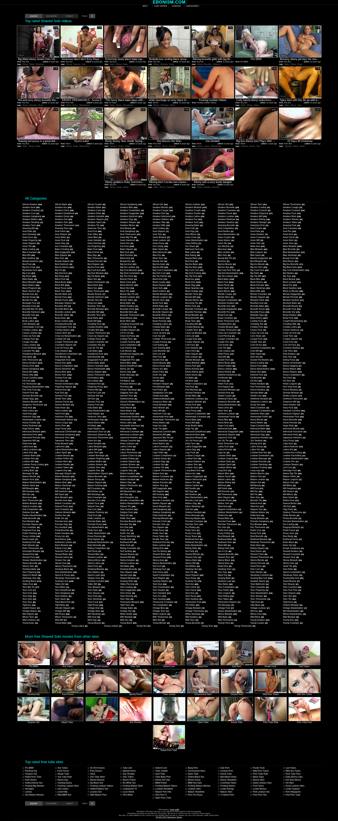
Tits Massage (226, 605)
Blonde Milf (192, 297)
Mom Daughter (129, 497)
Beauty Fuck (290, 258)
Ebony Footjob (226, 366)
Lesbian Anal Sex (260, 452)
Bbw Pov (158, 255)
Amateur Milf (258, 216)
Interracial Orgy (259, 434)
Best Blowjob (258, 261)
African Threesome (293, 204)
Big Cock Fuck (259, 270)
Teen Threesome (260, 599)
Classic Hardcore (293, 330)
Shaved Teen (226, 557)
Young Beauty (95, 623)
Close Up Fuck (31, 336)
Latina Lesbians (31, 449)
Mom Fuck (160, 497)
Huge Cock (225, 425)
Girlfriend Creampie (196, 398)
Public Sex (127, 533)
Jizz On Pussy (193, 440)
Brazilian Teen (96, 306)
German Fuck (63, 395)
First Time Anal (291, 387)
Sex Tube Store (96, 777)
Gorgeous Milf (291, 401)
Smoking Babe (31, 569)
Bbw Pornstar (128, 255)
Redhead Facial (292, 539)
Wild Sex (126, 620)
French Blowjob (292, 390)
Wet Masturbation (293, 611)
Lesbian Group (161, 458)
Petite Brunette (31, 518)
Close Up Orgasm (97, 336)
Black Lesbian (292, 282)
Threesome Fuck (195, 602)
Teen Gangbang (64, 593)
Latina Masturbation (66, 449)
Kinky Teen (192, 443)
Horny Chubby (31, 422)
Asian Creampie (259, 237)
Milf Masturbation (130, 491)
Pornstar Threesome (229, 524)
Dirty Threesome (32, 360)
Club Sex (159, 336)
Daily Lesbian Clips (261, 783)
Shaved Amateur (292, 551)
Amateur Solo (63, 222)
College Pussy (96, 339)
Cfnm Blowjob (30, 324)
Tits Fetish (192, 605)
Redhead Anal (193, 539)
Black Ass (192, 279)
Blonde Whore (193, 300)
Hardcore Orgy (31, 416)
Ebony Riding (194, 372)
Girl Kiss (93, 398)
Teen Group (127, 593)
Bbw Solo (224, 255)
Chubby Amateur (97, 327)
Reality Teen (160, 539)
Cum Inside (225, 345)
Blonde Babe (63, 294)
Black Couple (161, 282)
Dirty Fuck (159, 357)
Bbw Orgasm (63, 255)
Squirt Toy (224, 575)
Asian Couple (226, 237)
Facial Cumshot (32, 378)
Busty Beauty (128, 318)
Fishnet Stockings (130, 390)
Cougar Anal (193, 339)
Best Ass (223, 261)
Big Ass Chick (31, 267)
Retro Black (290, 542)
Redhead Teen (226, 542)
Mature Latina (226, 479)
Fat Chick (289, 378)
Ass (83, 64)
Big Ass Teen (258, 267)
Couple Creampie (97, 342)
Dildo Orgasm (193, 354)
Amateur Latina (194, 216)
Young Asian (30, 623)
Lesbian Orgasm (129, 461)
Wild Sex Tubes (292, 771)
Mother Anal (290, 500)
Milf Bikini (289, 485)
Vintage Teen (161, 611)
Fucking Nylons (226, 786)
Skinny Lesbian (129, 563)
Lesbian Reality (64, 464)
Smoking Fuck (161, 569)
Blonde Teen (161, 300)
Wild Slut (158, 620)
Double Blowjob (194, 360)
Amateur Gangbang (33, 216)
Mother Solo (225, 503)
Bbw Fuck (127, 252)
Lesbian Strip (30, 467)
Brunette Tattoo (64, 315)
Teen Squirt (62, 599)
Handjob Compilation (262, 410)
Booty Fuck (160, 303)
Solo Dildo (289, 569)
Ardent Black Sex (194, 777)
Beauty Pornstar (96, 261)
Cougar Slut (29, 342)
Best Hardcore (63, 264)
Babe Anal (257, 246)
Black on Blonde (293, 291)
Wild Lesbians (30, 620)
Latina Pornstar (227, 449)
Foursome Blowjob (228, 390)
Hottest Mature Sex (97, 789)
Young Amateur (259, 620)
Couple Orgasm (194, 342)
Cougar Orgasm (292, 339)
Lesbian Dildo (226, 455)
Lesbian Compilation (164, 455)
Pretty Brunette (63, 530)
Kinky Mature (160, 443)
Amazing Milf (30, 228)
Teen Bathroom (259, 584)
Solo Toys (224, 572)
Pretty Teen (192, 530)
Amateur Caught (292, 207)
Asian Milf (256, 240)
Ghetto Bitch (192, 395)
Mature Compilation (131, 476)
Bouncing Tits (193, 303)
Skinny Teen (29, 566)
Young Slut (143, 626)
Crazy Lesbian (31, 345)
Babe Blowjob (292, 246)
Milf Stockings (95, 494)
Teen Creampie (259, 587)
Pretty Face (94, 530)
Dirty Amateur (291, 354)
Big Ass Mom (193, 267)
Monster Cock (96, 500)
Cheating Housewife (131, 324)
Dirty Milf (223, 357)
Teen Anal (159, 584)
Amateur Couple (195, 210)
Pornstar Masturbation (295, 521)
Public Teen (160, 533)
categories (192, 6)
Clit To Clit (126, 333)
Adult (91, 774)
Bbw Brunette (291, 249)
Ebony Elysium (95, 780)
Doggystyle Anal (65, 360)
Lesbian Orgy (161, 461)
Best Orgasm (95, 264)
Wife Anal (93, 617)
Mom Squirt (290, 497)
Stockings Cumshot (261, 575)
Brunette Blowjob (97, 309)
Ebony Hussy (193, 780)
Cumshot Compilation (262, 348)
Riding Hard (226, 548)
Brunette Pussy (259, 312)
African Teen (258, 204)
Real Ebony (62, 539)
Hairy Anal (29, 407)
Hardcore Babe (129, 413)
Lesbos (27, 792)
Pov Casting (290, 524)
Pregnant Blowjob (293, 527)
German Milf (94, 395)
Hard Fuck (62, 413)
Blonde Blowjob (162, 294)
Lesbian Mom (63, 461)
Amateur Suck (194, 222)
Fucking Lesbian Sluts (67, 786)
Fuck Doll (61, 393)
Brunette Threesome (132, 315)
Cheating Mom (226, 324)
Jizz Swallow (258, 440)
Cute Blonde (127, 351)
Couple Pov (225, 342)
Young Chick (225, 623)
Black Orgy (192, 285)
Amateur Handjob (98, 216)
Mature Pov (192, 482)
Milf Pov (256, 491)
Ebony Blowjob (195, 363)
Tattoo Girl (61, 584)
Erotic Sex (159, 375)
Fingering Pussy (97, 387)
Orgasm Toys (258, 509)
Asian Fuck (62, 240)
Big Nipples (290, 273)
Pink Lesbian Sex (260, 792)
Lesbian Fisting (129, 458)
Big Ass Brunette (293, 264)
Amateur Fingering (261, 213)
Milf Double (192, 488)
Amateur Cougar (163, 210)
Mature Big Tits (292, 473)
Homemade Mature (66, 419)
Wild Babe (224, 617)
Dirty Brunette (95, 357)
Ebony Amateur (32, 363)
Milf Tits (256, 494)
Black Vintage (194, 291)
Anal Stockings (31, 234)
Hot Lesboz (61, 789)
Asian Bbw (94, 237)
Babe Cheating (64, 249)
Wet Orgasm (29, 614)
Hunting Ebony (63, 783)
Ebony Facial (161, 366)
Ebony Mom (63, 372)
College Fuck (30, 339)
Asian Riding (193, 243)
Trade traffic (174, 809)
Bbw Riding (192, 255)
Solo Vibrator (258, 572)
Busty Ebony (258, 318)
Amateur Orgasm (97, 219)
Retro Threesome (32, 548)
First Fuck (191, 387)
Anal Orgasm (160, 231)
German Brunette (32, 395)
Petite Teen (127, 518)
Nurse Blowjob (161, 506)
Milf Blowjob (30, 488)
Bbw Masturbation (293, 252)
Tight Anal (256, 602)
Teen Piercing (128, 596)
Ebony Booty (226, 363)
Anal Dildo (29, 231)
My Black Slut (95, 783)
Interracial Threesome (100, 437)
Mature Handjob (129, 479)
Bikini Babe (29, 279)
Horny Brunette (292, 419)
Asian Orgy (62, 243)
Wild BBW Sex (63, 795)
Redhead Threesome (262, 542)
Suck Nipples (161, 578)
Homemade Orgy (97, 419)
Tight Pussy (95, 605)
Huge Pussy (128, 428)
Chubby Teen (193, 330)
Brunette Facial (259, 309)
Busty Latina (30, 321)
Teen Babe (225, 584)
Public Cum (257, 530)
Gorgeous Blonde (195, 401)
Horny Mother (258, 422)
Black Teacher (30, 291)
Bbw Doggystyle (65, 252)
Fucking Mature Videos (165, 786)
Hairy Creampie (259, 407)
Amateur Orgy (128, 219)
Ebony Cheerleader (294, 363)
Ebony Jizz (160, 369)
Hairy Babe (94, 407)
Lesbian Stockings (260, 464)
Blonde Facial (30, 297)
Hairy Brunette (193, 407)
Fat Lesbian (94, 381)
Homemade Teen (130, 419)
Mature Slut (257, 482)
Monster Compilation (131, 500)
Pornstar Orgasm (32, 524)
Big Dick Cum (161, 273)
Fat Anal (125, 378)
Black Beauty (291, 279)
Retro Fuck (127, 545)
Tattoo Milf (94, 584)
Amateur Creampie (228, 210)
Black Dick (192, 282)
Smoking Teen (226, 569)
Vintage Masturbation (295, 608)
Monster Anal (63, 500)
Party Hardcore (161, 515)
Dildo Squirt (257, 354)
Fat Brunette (257, 378)
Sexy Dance (257, 551)
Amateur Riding (260, 219)
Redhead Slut (193, 542)
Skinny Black (226, 560)
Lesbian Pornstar (260, 461)
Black (172, 105)
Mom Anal (29, 497)
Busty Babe (95, 318)
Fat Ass (158, 378)
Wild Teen (191, 620)
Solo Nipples (95, 572)
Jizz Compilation (162, 440)
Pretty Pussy (160, 530)
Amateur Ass (63, 207)
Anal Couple (258, 228)
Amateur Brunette (228, 207)
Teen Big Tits (30, 587)
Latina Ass (62, 446)
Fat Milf (158, 381)
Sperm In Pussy (64, 575)
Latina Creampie (162, 446)
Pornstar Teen (194, 524)
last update (160, 6)
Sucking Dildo (128, 581)
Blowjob (207, 187)
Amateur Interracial (164, 216)
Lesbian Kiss (193, 458)
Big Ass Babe (193, 264)
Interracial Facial (260, 431)
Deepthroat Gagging (131, 354)
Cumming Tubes (227, 783)
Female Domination (66, 384)
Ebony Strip (30, 375)
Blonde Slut (94, 300)
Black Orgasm (161, 285)
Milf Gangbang (291, 488)
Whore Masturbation (294, 614)
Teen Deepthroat (64, 590)
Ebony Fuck (258, 366)
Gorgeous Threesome (34, 404)
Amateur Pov (193, 219)
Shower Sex (62, 560)
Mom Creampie (96, 497)
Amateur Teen (31, 225)
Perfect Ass (225, 515)
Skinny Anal (160, 560)
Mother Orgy (192, 503)
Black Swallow (292, 288)
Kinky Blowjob (64, 443)
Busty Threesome (228, 321)
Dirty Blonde (62, 357)
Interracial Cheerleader (67, 431)
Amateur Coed (96, 210)
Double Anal (160, 360)
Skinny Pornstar (259, 563)
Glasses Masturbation (132, 401)
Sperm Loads (96, 575)
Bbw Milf (28, 255)
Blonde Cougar (227, 294)
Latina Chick (127, 446)
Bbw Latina (192, 252)
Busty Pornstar (162, 321)
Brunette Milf (95, 312)
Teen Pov (159, 596)
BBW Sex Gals (193, 783)
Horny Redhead (31, 425)
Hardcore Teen (96, 416)
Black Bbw (257, 279)
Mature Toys (160, 485)
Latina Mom (127, 449)
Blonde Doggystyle (293, 294)
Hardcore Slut (63, 416)
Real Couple (30, 539)
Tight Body (61, 605)
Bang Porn (191, 768)
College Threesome (164, 339)
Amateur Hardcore (131, 216)
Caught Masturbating (294, 321)
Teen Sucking (161, 599)
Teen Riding (225, 596)
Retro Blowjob (63, 545)
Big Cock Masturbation (296, 270)
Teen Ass (191, 584)
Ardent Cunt (160, 768)
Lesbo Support (291, 789)
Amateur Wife (161, 225)
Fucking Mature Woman (198, 786)
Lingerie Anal (63, 470)
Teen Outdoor (63, 596)
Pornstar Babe (96, 521)
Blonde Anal (29, 294)
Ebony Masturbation (262, 369)
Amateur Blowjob (196, 207)
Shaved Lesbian (97, 557)
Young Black (128, 623)
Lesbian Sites (193, 789)
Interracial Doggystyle (230, 431)
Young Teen (209, 626)
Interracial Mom (194, 434)
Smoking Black (64, 569)
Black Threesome (97, 291)
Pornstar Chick (161, 521)
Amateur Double (194, 213)
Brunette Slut (291, 312)
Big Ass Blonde (259, 264)
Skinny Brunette (31, 563)
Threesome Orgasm (229, 602)
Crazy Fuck (290, 342)
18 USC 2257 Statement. (166, 817)
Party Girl (126, 515)
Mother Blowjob (32, 503)
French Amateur (259, 390)
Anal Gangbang (129, 231)
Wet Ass (256, 611)
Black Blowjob (31, 282)
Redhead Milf (128, 542)
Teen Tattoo (225, 599)
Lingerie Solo (95, 470)
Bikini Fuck (62, 279)
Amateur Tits (95, 225)
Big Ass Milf (160, 267)
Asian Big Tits (128, 237)
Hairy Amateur (291, 404)
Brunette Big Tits (32, 309)
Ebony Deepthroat (131, 366)
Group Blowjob (162, 404)
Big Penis (29, 276)
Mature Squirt (30, 485)
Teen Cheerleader (163, 587)
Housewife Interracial (132, 425)
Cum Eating (160, 345)
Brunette (164, 64)
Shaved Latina (63, 557)
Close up (76, 64)
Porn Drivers (94, 771)
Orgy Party (289, 509)
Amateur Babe (96, 207)
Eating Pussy (291, 360)
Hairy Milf (159, 410)
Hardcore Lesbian (228, 413)
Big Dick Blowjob (97, 273)
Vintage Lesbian (259, 608)
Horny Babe (193, 419)
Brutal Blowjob (193, 315)
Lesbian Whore (227, 467)
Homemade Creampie (197, 416)
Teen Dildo (94, 590)
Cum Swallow (193, 348)
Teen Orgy (29, 596)
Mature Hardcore (162, 479)
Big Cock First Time (229, 270)
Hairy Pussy (193, 410)
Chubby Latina (291, 327)
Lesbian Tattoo (63, 467)
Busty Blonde (161, 318)
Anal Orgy (191, 231)
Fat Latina (61, 381)
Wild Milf (60, 620)
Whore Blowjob (227, 614)
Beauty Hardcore (32, 261)
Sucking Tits (193, 581)
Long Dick (224, 470)
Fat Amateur (95, 378)
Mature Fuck (30, 479)
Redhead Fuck (31, 542)
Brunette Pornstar (195, 312)
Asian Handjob (96, 240)
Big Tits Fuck (193, 276)
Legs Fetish (160, 452)
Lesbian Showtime (163, 789)
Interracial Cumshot (164, 431)
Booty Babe (127, 303)
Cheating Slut (258, 324)
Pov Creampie (30, 527)
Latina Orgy (192, 449)
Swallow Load (226, 581)
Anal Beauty (127, 228)
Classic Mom (63, 333)
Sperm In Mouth (31, 575)
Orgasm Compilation (229, 509)
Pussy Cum (192, 533)
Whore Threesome (65, 617)
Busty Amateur (292, 315)
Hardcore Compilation (197, 413)
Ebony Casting (259, 363)
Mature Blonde (31, 476)
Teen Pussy (193, 596)
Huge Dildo (290, 425)
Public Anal (225, 530)
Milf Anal (224, 485)
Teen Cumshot (292, 587)
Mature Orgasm (96, 482)
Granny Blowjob (64, 404)
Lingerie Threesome (164, 470)
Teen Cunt (29, 590)
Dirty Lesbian (193, 357)
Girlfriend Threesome (294, 398)
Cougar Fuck (258, 339)
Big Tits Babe (95, 276)
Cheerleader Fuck (65, 327)
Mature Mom (63, 482)
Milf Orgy (191, 491)
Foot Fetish (160, 390)
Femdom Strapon (163, 384)
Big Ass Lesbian (129, 267)
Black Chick (128, 282)
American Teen (96, 228)
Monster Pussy (227, 500)
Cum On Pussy (64, 348)
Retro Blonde (30, 545)
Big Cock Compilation (165, 270)
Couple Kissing (162, 342)
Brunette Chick (129, 309)
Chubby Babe (161, 327)
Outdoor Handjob (195, 512)
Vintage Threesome (196, 611)
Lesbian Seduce (97, 464)
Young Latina (79, 626)
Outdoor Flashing (97, 512)
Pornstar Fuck (226, 521)
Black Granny (258, 282)
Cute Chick (192, 351)
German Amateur (195, 393)
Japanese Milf (30, 440)
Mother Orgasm (162, 503)
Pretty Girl (126, 530)
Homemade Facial (228, 416)
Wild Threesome (227, 620)
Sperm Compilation (294, 572)
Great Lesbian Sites (293, 786)
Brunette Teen (96, 315)
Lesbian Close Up (130, 455)
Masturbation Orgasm (99, 473)
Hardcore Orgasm (293, 413)
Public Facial (291, 530)
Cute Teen (290, 351)
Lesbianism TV (128, 789)
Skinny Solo (290, 563)
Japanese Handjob (261, 437)
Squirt (302, 146)
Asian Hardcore (129, 240)
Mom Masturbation (196, 497)
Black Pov (290, 285)
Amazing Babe (194, 225)
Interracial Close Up (98, 431)
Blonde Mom (225, 297)
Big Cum (28, 273)
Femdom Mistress (130, 384)
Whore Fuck (258, 614)
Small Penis (257, 566)
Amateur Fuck (291, 213)
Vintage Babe (128, 608)
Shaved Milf (127, 557)
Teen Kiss (191, 593)
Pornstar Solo (161, 524)
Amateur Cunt (30, 213)
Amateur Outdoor (163, 219)
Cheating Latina (162, 324)
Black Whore (226, 291)
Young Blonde (161, 623)
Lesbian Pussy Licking (35, 464)
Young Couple (258, 623)
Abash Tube (62, 774)
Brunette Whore (162, 315)
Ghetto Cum (258, 395)
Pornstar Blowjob (130, 521)
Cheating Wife (291, 324)
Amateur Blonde (162, 207)
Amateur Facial (227, 213)
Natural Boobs (292, 503)
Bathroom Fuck (194, 249)
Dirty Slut (256, 357)
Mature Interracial (195, 479)
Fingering (170, 187)
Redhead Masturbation (100, 542)
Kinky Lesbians (129, 443)
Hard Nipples (95, 413)
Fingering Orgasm (65, 387)
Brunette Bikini (63, 309)
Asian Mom (290, 240)
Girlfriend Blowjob (163, 398)
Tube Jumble (160, 771)
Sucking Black (31, 581)
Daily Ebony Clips (293, 777)
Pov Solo (224, 527)
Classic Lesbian (31, 333)
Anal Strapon (63, 234)
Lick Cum (289, 467)
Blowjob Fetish (259, 300)
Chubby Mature (64, 330)
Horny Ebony (95, 422)
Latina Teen (95, 452)
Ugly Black (257, 605)
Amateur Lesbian (228, 216)
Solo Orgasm (128, 572)
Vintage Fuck (226, 608)
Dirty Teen (289, 357)
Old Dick (289, 506)
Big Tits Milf (257, 276)
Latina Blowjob (96, 446)
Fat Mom (191, 381)
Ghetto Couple (226, 395)
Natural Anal (257, 503)
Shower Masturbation (34, 560)
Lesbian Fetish (63, 458)
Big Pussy (62, 276)
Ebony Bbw (128, 363)
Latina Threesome (130, 452)
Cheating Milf (193, 324)
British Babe (160, 306)
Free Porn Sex (258, 795)
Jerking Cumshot (130, 440)
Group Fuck (193, 404)
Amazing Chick (259, 225)
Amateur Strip (161, 222)
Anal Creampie (292, 228)
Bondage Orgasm (65, 303)
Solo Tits (191, 572)
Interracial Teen (64, 437)
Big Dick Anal (63, 273)
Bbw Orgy (93, 255)
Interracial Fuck (32, 434)
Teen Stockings (96, 599)
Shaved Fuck (30, 557)
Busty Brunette (194, 318)
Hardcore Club (161, 413)
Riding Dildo (193, 548)
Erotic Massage (129, 375)
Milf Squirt (61, 494)
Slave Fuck (94, 566)
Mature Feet (257, 476)
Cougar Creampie (228, 339)
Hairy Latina (29, 410)
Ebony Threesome (98, 375)
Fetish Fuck (225, 384)
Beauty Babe (193, 258)
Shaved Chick (258, 554)
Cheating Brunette (65, 324)
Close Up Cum (259, 333)
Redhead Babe (227, 539)
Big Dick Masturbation (230, 273)
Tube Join (126, 768)
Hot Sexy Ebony (292, 780)
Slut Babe (127, 566)
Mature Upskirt (193, 485)
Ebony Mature (292, 369)
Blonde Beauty (96, 294)
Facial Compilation (293, 375)
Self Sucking (127, 551)
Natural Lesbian (31, 506)
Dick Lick (159, 354)
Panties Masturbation (34, 515)
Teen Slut (289, 596)
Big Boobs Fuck (32, 270)
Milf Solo (28, 494)
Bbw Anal (224, 249)
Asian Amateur (259, 234)
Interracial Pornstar (33, 437)
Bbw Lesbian (226, 252)
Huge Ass (159, 425)
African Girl (160, 204)
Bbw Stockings (291, 255)
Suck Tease (192, 578)
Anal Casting (160, 228)
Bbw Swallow (30, 258)
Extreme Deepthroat (229, 375)
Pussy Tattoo (160, 536)
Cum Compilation (130, 345)
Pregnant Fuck (31, 530)
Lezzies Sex (94, 792)
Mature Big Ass (259, 473)
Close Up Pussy (129, 336)
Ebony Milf (29, 372)
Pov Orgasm (160, 527)
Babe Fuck (94, 249)
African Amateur (32, 204)
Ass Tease (191, 246)
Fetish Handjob (259, 384)
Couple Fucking (129, 342)
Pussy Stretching (129, 536)
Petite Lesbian (96, 518)
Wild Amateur (193, 617)
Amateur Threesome (67, 225)
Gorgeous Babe (162, 401)
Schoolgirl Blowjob (33, 551)
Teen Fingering (259, 590)
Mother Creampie (65, 503)
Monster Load (194, 500)
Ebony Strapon (292, 372)
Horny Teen (62, 425)
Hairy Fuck (290, 407)
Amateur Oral (63, 219)
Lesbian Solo (193, 464)
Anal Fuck (94, 231)
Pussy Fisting (226, 533)
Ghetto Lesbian (292, 395)
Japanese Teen (64, 440)
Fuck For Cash (96, 393)
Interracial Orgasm (229, 434)
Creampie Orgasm (65, 345)
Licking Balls (30, 470)
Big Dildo (256, 273)
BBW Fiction (160, 783)
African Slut (225, 204)
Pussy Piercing (96, 536)
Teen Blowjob (96, 587)
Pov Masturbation (97, 527)
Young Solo (176, 626)
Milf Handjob (30, 491)
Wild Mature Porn (97, 795)
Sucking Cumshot (98, 581)
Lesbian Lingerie (227, 458)
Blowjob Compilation (229, 300)
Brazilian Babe (291, 303)
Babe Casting (30, 249)
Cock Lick (192, 336)
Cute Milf (256, 351)
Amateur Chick (64, 210)
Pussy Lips (62, 536)
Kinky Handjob (96, 443)
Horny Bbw (225, 419)
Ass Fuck (127, 246)
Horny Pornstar (292, 422)
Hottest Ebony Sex (32, 783)
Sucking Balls (226, 578)
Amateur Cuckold (260, 210)
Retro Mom (257, 545)
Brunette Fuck (291, 309)
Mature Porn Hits (162, 792)
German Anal (226, 393)
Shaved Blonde (194, 554)
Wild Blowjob (291, 617)
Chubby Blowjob (228, 327)
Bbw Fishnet (95, 252)
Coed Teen (290, 336)
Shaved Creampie (293, 554)
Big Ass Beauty (226, 264)
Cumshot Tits (30, 351)
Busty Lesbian (64, 321)
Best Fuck (28, 264)
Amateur (113, 146)
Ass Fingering (96, 246)
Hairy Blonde (160, 407)
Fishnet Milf (94, 390)
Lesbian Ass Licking (294, 452)
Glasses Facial (63, 401)
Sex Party (191, 551)
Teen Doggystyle (130, 590)
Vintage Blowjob (194, 608)
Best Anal (191, 261)
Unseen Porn (225, 771)
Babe (112, 64)
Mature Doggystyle (195, 476)
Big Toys (289, 276)
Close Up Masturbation (67, 336)
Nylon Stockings (194, 506)
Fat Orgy (223, 381)
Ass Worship (225, 246)
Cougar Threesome (66, 342)
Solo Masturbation (66, 572)
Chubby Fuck (258, 327)
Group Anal (127, 404)
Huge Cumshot (259, 425)
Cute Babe (94, 351)
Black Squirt (225, 288)
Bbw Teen (61, 258)
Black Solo (160, 288)
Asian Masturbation (196, 240)
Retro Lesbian (161, 545)
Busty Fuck (290, 318)
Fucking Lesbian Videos (100, 786)
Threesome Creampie (165, 602)
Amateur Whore (129, 225)
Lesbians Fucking (260, 467)
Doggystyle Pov (129, 360)
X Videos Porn (226, 795)
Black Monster (129, 285)
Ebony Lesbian (227, 369)
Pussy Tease (193, 536)
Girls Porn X (160, 795)
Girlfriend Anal (128, 398)
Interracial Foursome (294, 431)
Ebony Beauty (161, 363)
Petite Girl (61, 518)
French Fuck (29, 393)
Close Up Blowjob (195, 333)
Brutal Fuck (225, 315)
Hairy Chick (225, 407)
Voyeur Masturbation (229, 611)
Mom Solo (256, 497)
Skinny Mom (225, 563)
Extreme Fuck (258, 375)
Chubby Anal (128, 327)
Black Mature (30, 285)
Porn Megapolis (292, 792)
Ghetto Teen (63, 398)
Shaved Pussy (162, 557)
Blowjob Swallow (293, 300)
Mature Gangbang (65, 479)
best (145, 6)
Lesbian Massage (260, 458)
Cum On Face (291, 345)
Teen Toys (28, 602)
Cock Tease (257, 336)
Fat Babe (191, 378)
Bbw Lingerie (258, 252)
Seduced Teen (63, 551)
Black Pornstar (259, 285)
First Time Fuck (31, 390)
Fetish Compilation (195, 384)
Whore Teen (29, 617)
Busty (32, 64)
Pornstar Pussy (96, 524)
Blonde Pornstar (292, 297)
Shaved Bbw (95, 554)
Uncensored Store (195, 771)
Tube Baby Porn (162, 777)
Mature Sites (225, 792)
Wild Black (257, 617)
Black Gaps (257, 777)
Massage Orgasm (65, 473)
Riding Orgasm (259, 548)
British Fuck (192, 306)
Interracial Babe (260, 428)
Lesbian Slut (160, 464)
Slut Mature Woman (33, 795)
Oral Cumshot (128, 509)
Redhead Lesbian (65, 542)
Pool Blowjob (30, 521)
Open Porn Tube (162, 798)
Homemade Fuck (293, 416)
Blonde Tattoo (128, 300)
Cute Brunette (161, 351)
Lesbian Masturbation (295, 458)
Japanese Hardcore (294, 437)
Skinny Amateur (129, 560)
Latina (206, 146)
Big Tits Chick (128, 276)
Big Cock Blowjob (131, 270)
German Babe (258, 393)
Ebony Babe (95, 363)
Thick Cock (94, 602)
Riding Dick (160, 548)
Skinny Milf (192, 563)
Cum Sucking (161, 348)
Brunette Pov (226, 312)
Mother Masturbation (131, 503)
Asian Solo (257, 243)
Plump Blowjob (259, 518)
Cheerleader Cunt (32, 327)
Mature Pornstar (162, 482)
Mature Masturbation (33, 482)
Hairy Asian (62, 407)
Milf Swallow (193, 494)
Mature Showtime (195, 792)
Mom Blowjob (63, 497)
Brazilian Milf (63, 306)
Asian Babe (62, 237)
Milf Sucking (160, 494)
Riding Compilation (98, 548)
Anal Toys (159, 234)
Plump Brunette (292, 518)
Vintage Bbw (160, 608)
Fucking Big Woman (33, 786)
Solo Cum (256, 569)
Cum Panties (128, 348)
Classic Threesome (98, 333)
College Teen (128, 339)
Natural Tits (127, 506)
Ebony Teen (63, 375)
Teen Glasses (95, 593)
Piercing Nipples (194, 518)
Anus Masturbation (228, 234)
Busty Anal (29, 318)
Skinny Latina (95, 563)
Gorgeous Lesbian (260, 401)
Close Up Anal (161, 333)
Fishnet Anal (62, 390)
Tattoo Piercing (129, 584)
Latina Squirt (62, 452)
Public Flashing (31, 533)
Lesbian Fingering (98, 458)
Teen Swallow (193, 599)
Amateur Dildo (96, 213)
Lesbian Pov (290, 461)
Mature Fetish (291, 476)
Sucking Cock (64, 581)
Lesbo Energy (226, 789)
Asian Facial (290, 237)
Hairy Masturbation (98, 410)
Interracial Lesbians (131, 434)
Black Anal (160, 279)
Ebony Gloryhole (64, 369)
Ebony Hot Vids (161, 780)
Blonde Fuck (63, 297)
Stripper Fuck (95, 578)
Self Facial (94, 551)
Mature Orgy (127, 482)
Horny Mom (225, 422)
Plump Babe (225, 518)
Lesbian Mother (96, 461)
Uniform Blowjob (292, 605)
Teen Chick (192, 587)
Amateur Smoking (32, 222)
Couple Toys (258, 342)
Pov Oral (126, 527)
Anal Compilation (228, 228)
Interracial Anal (227, 428)
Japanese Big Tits (163, 437)
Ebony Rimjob (226, 372)
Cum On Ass (258, 345)
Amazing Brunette (228, 225)
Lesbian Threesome (131, 467)
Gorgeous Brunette (228, 401)
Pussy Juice (290, 533)
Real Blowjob (226, 536)
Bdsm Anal (127, 258)
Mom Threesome (32, 500)
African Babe (63, 204)
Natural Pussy (64, 506)
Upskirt (126, 187)
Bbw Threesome (97, 258)
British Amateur (129, 306)
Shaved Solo (193, 557)
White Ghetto (128, 614)
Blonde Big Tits (129, 294)
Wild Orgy (93, 620)
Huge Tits (160, 428)
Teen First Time (292, 590)
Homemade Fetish (260, 416)
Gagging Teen (128, 393)
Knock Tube (225, 774)
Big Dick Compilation (131, 273)
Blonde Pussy (63, 300)
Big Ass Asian (161, 264)
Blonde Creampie (260, 294)
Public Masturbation (98, 533)
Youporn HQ (29, 774)
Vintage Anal (95, 608)
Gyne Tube (191, 774)
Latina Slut (289, 449)
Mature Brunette (96, 476)
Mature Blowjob (64, 476)
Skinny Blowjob (292, 560)
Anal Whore (192, 234)
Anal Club (191, 228)
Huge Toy (191, 428)
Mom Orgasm (226, 497)
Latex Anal (289, 443)
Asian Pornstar (96, 243)
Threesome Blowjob (131, 602)
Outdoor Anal (30, 512)
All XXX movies (96, 768)
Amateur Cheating (32, 210)
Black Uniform (161, 291)
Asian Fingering (31, 240)
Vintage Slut (127, 611)
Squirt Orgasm (194, 575)
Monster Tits (258, 500)
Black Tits (127, 291)
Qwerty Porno (128, 771)
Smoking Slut (193, 569)
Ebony (25, 64)
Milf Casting (62, 488)
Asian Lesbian (161, 240)
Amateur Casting (260, 207)
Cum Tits (224, 348)
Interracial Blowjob (33, 431)
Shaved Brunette (228, 554)
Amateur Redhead (228, 219)
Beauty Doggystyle (261, 258)
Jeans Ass (94, 440)
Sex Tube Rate (63, 777)
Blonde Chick (193, 294)
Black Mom (94, 285)
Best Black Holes (227, 777)
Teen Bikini (62, 587)
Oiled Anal (224, 506)
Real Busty (290, 536)
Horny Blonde (258, 419)
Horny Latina (128, 422)
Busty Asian (62, 318)
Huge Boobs (193, 425)
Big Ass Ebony (64, 267)
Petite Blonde (291, 515)
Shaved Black (161, 554)
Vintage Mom (95, 611)
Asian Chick (192, 237)
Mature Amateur (129, 473)
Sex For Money (161, 551)
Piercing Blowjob (162, 518)
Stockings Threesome (67, 578)
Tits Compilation (162, 605)
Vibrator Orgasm (64, 608)
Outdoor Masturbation (230, 512)
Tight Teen (126, 605)
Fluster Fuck (257, 768)
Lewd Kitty (61, 792)
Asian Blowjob (161, 237)
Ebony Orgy (128, 372)
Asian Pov (126, 243)
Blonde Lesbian (129, 297)
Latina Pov (257, 449)
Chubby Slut (161, 330)
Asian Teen (290, 243)
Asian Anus (29, 237)
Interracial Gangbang (67, 434)
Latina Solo (29, 452)
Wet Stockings (95, 614)
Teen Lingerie (226, 593)
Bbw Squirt (257, 255)
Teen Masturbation (261, 593)
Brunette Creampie (196, 309)
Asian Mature (226, 240)
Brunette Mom (128, 312)
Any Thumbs (127, 774)
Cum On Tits (95, 348)
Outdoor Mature (259, 512)
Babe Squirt (160, 249)
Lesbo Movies (258, 789)
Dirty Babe (29, 357)
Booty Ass (94, 303)
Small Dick (224, 566)
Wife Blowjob (128, 617)
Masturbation (84, 105)
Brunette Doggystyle (229, 309)
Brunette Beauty (292, 306)
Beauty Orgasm (64, 261)
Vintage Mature (31, 611)
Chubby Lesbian (32, 330)
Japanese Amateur (130, 437)
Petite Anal (257, 515)
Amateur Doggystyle (132, 213)
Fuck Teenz (257, 786)
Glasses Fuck (95, 401)
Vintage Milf (62, 611)
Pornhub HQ (29, 771)
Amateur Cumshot (293, 210)
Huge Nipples (95, 428)
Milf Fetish (225, 488)
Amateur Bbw (128, 207)
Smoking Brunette (130, 569)
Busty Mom (127, 321)
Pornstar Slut (128, 524)
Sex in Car (224, 551)
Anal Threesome (130, 234)
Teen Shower (258, 596)
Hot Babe (94, 425)
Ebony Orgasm (96, 372)
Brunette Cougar (162, 309)
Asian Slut (224, 243)
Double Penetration (261, 360)
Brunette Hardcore (33, 312)
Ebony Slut (258, 372)
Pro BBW (28, 768)
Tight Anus (289, 602)
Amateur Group (64, 216)
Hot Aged (28, 789)
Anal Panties (225, 231)
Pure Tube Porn (292, 774)
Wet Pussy (62, 614)
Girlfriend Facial (227, 398)
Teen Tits (289, 599)
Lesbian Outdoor (195, 461)
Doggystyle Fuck (97, 360)
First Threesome (259, 387)
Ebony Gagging (292, 366)
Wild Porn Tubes (259, 771)
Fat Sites (288, 783)
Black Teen (63, 291)
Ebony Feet (192, 366)
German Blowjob (292, 393)
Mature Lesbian (259, 479)
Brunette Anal (226, 306)
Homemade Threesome (166, 419)
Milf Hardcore (63, 491)
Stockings (40, 64)
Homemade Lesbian (33, 419)
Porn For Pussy (193, 795)
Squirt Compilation (163, 575)
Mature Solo (290, 482)
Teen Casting (128, 587)
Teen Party (94, 596)
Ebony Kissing (194, 369)
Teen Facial (193, 590)
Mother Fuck (95, 503)
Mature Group (95, 479)
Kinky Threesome (228, 443)
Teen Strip (126, 599)
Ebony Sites (257, 780)
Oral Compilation (32, 509)
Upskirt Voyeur (31, 608)
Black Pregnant (31, 288)
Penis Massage (194, 515)
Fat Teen (289, 381)
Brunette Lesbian (65, 312)
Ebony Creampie (97, 366)
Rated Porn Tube (31, 777)
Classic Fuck (258, 330)
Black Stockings (260, 288)
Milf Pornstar (226, 491)
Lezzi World (127, 792)
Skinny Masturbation (164, 563)
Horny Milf (192, 422)
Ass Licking (160, 246)
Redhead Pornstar (163, 542)
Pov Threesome (259, 527)
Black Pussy (63, 288)
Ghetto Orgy (30, 398)
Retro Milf (224, 545)
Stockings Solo (31, 578)
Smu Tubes (127, 777)
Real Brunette (258, 536)
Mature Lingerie (292, 479)
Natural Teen (95, 506)
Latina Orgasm (161, 449)
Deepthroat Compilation (68, 354)
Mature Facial (226, 476)
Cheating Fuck (96, 324)
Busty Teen (192, 321)
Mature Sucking (97, 485)
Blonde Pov (29, 300)
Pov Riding (192, 527)
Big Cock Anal (96, 270)
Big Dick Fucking (195, 273)
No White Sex (128, 783)
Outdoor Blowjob (65, 512)
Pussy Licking (31, 536)
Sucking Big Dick (293, 578)
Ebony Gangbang (32, 369)
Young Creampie (292, 623)
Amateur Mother (32, 219)
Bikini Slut (93, 279)
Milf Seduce (290, 491)
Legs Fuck (191, 452)
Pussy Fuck (257, 533)
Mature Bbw (225, 473)
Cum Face (191, 345)
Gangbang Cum (162, 393)
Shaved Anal (30, 554)
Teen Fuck (29, 593)
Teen (300, 105)
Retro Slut (289, 545)
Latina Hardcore (293, 446)
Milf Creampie (95, 488)
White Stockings (194, 614)
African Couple (96, 204)
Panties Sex (62, 515)
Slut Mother (192, 566)
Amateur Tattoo (292, 222)
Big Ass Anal (128, 264)
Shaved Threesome (261, 557)
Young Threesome (244, 626)
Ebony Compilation (66, 366)
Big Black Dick (292, 267)
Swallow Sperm (259, 581)
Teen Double (160, 590)
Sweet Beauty (291, 581)
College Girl (62, 339)
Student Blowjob (129, 578)
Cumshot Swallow (293, 348)
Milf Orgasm (160, 491)
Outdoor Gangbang (163, 512)
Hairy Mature (128, 410)
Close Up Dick (291, 333)
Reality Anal (127, 539)
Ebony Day (61, 780)
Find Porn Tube (291, 795)
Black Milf (62, 285)
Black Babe (226, 279)
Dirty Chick (127, 357)
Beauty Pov (127, 261)
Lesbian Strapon (293, 464)
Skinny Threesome (65, 566)
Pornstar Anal (63, 521)
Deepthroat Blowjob (34, 354)
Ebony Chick (30, 366)
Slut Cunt (159, 566)
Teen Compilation (228, 587)
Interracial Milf (161, 434)
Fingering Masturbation (35, 387)
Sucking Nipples (162, 581)
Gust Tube (159, 774)
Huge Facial (63, 428)
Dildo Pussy (225, 354)
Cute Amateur (63, 351)
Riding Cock (63, 548)
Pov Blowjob (258, 524)
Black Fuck (225, 282)
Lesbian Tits (160, 467)
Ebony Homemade (98, 369)
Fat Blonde (224, 378)
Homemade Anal (163, 416)
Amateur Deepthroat (66, 213)
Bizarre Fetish (128, 279)
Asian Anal (289, 234)
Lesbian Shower (129, 464)
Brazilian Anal (258, 303)
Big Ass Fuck (95, 267)
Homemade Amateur (132, 416)
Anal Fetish (62, 231)
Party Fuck (94, 515)
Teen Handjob (161, 593)
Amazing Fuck (291, 225)
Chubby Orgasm (129, 330)
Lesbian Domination (261, 455)
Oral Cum (94, 509)
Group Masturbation (229, 404)
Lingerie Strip (128, 470)
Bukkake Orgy (258, 315)
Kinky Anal (29, 443)
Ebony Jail (126, 369)
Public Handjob (64, 533)
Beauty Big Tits (226, 258)
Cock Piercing (226, 336)
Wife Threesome (162, 617)
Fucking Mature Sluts (131, 786)
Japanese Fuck (227, 437)
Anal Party (257, 231)
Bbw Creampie (31, 252)
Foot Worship (193, 390)
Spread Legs (128, 575)
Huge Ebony (30, 428)
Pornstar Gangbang (261, 521)
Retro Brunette (96, 545)
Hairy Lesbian (63, 410)
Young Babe (63, 623)
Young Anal (290, 620)
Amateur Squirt (96, 222)
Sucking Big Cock (261, 578)
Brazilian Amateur (228, 303)
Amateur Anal (30, 207)
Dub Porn (224, 768)
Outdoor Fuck (128, 512)
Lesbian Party (226, 461)
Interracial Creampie (131, 431)
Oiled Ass (257, 506)
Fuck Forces (62, 771)
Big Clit (60, 270)
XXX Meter (126, 795)
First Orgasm (225, 387)
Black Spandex (194, 288)
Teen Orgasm (291, 593)
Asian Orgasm (30, 243)
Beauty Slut (160, 261)
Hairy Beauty (128, 407)
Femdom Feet (95, 384)
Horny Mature (161, 422)
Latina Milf (94, 449)
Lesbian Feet (30, 458)
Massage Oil (30, 473)
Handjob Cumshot (294, 410)
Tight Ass (28, 605)
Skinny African (95, 560)
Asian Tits (28, 246)
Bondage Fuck (31, 303)
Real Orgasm (95, 539)
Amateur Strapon (130, 222)
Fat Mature (127, 381)
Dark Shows (29, 780)
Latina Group (258, 446)
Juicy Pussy (290, 440)
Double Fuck (225, 360)
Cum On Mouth (31, 348)
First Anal (126, 387)
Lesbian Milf (30, 461)
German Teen (128, 395)
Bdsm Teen (160, 258)
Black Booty (63, 282)
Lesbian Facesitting (294, 455)
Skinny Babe (193, 560)
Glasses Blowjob (32, 401)
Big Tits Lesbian (227, 276)
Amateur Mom (292, 216)
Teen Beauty (290, 584)
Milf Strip (126, 494)
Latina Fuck (225, 446)
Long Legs (257, 470)
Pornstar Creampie (196, 521)
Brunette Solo (30, 315)
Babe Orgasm (128, 249)
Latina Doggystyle (195, 446)
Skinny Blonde (259, 560)
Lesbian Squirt (226, 464)
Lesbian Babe (31, 455)
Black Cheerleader (98, 282)
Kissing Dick (257, 443)
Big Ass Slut (225, 267)
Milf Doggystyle (162, 488)
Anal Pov (289, 231)
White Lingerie (161, 614)
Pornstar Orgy (63, 524)
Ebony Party (160, 372)
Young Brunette (194, 623)
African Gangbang (131, 204)
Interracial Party (292, 434)
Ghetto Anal (160, 395)
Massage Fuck (291, 470)
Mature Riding (226, 482)
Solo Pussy (160, 572)
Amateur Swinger (260, 222)
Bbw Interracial (162, 252)
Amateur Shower (292, 219)
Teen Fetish (225, 590)
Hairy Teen (224, 410)
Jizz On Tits (225, 440)
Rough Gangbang (293, 548)
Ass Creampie (63, 246)
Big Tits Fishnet (162, 276)
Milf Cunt (126, 488)
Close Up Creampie (229, 333)
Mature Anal (160, 473)
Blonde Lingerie (162, 297)
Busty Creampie (227, 318)
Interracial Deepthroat (197, 431)
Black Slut (127, 288)
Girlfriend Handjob (260, 398)
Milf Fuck (256, 488)
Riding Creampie (130, 548)
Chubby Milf (95, 330)
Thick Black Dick (64, 602)
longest (176, 6)
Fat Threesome (31, 384)
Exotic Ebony (193, 375)
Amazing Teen (63, 228)
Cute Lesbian (226, 351)
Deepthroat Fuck (97, 354)
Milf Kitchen (94, 491)
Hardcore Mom (259, 413)
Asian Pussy (160, 243)
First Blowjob (161, 387)
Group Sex (257, 404)
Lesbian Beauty (64, 455)
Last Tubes (289, 768)
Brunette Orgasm (162, 312)
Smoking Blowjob (97, 569)
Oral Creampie (63, 509)
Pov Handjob (63, 527)
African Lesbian (194, 204)
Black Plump (225, 285)
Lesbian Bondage (97, 455)
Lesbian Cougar (194, 455)
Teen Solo (29, 599)
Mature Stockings (65, 485)
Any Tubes (61, 768)
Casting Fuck (258, 321)
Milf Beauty (257, 485)
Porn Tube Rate (259, 774)
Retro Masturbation (196, 545)
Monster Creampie (163, 500)
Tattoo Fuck (29, 584)
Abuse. (179, 817)
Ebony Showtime (227, 780)
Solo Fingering (31, 572)
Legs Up (223, 452)
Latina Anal (29, 446)
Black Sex (94, 288)
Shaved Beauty (129, 554)
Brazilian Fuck (30, 306)
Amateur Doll (160, 213)
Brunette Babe (259, 306)
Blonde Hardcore (97, 297)
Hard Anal (29, 413)
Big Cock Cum (194, 270)
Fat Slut (256, 381)
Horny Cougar (63, 422)
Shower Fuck (291, 557)
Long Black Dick (194, 470)
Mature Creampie (163, 476)
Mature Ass (192, 473)
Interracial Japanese (98, 434)
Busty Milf (94, 321)
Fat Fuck (28, 381)
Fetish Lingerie (292, 384)
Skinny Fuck (62, 563)
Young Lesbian (113, 626)
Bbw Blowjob (258, 249)
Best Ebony (290, 261)
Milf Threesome (227, 494)
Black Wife (257, 291)
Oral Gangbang (162, 509)
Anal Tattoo (94, 234)
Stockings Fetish (292, 575)
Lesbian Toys (193, 467)
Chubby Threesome (229, 330)
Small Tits (289, 566)
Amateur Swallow (228, 222)
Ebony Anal (63, 363)
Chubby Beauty (194, 327)
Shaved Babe (63, 554)
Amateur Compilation (132, 210)
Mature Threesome (131, 485)
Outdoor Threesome (294, 512)
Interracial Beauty (293, 428)
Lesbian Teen (96, 467)
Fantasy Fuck (63, 378)
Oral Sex (191, 509)
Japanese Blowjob (195, 437)
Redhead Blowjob (260, 539)
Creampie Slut (96, 345)
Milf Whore (289, 494)
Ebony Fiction (128, 780)
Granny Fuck (95, 404)
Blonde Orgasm (259, 297)
